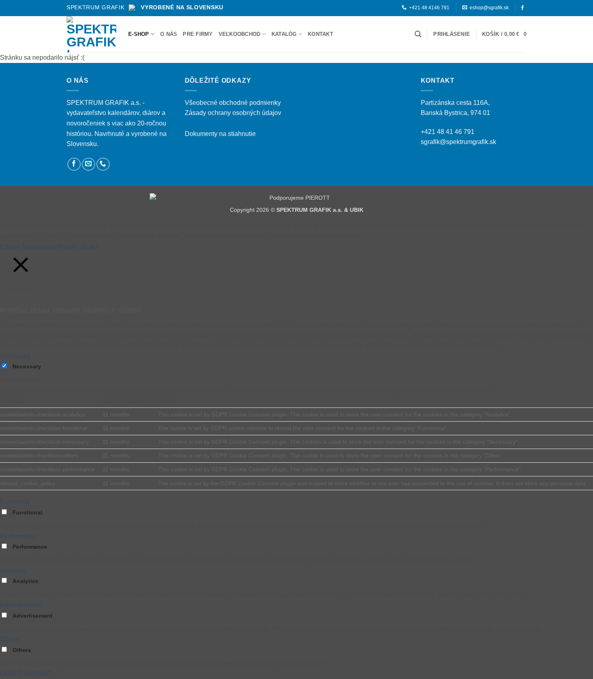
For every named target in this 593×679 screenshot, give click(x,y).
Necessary (27, 366)
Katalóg (284, 34)
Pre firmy (198, 34)
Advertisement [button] (20, 605)
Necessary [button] (15, 356)
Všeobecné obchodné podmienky (233, 102)
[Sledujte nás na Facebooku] (522, 8)
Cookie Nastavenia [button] (27, 246)
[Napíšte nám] (88, 164)
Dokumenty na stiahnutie (220, 133)
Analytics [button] (13, 570)
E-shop (138, 34)
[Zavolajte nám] (103, 164)
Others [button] (9, 639)
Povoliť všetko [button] (77, 246)
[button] (418, 34)
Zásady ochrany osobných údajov (233, 112)
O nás (168, 34)
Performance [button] (18, 536)
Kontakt (320, 34)
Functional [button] (15, 501)
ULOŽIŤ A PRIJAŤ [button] (26, 673)
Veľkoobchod (240, 34)
